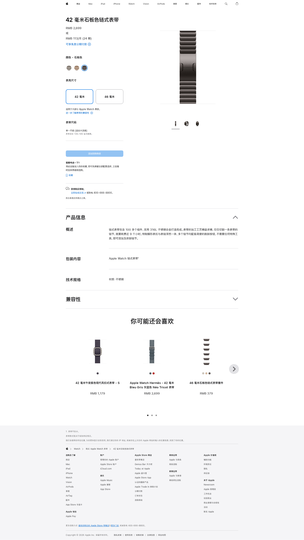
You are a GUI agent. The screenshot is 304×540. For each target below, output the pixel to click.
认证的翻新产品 (141, 482)
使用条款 (129, 535)
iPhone (69, 473)
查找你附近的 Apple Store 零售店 (93, 526)
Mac (68, 464)
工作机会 (207, 494)
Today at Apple (142, 469)
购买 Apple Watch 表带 (97, 449)
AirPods (70, 487)
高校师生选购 (175, 480)
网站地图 (162, 535)
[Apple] (67, 448)
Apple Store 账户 (108, 464)
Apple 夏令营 (141, 473)
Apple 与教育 (175, 476)
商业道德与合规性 (211, 503)
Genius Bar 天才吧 (143, 464)
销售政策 (140, 535)
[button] (226, 4)
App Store (105, 489)
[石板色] (84, 68)
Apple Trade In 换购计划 (146, 487)
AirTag (69, 496)
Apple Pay (71, 516)
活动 (206, 507)
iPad (68, 469)
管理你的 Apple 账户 (109, 460)
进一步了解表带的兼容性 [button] (78, 113)
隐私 (206, 469)
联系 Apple (209, 512)
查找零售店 (139, 460)
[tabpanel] (188, 67)
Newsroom (209, 485)
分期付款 (138, 491)
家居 (68, 491)
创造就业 (207, 498)
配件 (68, 500)
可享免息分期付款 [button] (80, 44)
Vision (69, 482)
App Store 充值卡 (74, 505)
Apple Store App (143, 478)
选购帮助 (138, 500)
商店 (68, 460)
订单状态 (138, 496)
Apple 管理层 (210, 489)
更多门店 (115, 526)
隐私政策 (118, 535)
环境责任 (207, 464)
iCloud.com (106, 469)
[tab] (176, 124)
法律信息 (151, 535)
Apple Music (106, 480)
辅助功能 (207, 460)
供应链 (207, 473)
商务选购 (173, 464)
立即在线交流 (78, 193)
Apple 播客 (105, 485)
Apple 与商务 (175, 460)
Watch (77, 449)
